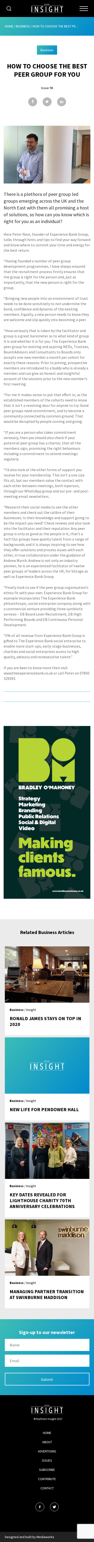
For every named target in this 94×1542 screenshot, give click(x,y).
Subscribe (47, 1469)
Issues (47, 1460)
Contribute (47, 1479)
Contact (47, 1488)
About (47, 1442)
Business (23, 26)
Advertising (47, 1451)
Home (9, 26)
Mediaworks (45, 1537)
